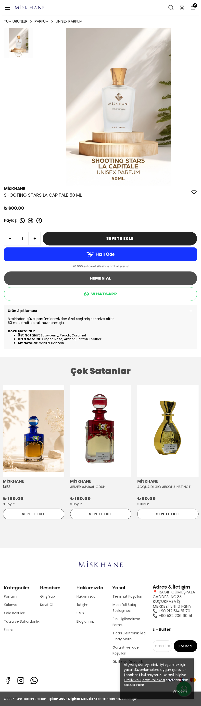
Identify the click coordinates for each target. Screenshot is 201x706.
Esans (8, 629)
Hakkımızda (86, 596)
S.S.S (80, 613)
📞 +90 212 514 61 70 (171, 611)
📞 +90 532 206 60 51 (172, 615)
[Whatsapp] (34, 680)
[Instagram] (21, 680)
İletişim (82, 604)
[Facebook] (7, 680)
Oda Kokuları (14, 613)
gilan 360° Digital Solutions (73, 698)
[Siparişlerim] (182, 7)
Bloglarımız (85, 621)
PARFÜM (42, 21)
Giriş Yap (47, 596)
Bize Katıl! (185, 646)
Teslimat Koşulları (127, 596)
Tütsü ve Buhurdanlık (21, 621)
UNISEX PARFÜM (69, 21)
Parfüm (10, 596)
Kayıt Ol (46, 604)
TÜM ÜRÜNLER (15, 21)
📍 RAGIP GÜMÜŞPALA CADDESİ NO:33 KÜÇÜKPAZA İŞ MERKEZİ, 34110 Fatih (174, 599)
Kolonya (10, 604)
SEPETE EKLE (120, 238)
